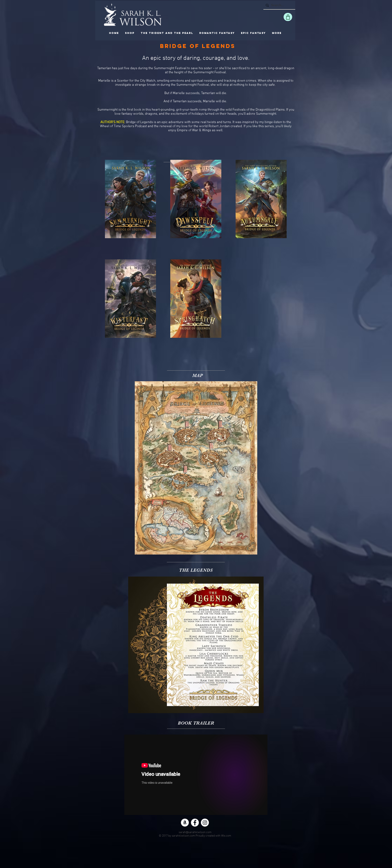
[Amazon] (185, 823)
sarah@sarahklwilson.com (195, 832)
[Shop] (288, 17)
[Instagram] (205, 823)
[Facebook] (195, 823)
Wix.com (226, 836)
